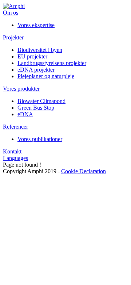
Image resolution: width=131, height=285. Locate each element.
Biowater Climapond (41, 101)
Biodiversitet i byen (39, 50)
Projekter (13, 37)
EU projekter (32, 56)
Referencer (15, 126)
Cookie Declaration (83, 171)
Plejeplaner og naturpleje (45, 76)
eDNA (25, 114)
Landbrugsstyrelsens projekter (51, 63)
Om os (10, 13)
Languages (15, 158)
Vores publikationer (39, 139)
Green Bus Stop (35, 107)
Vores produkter (21, 89)
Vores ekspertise (36, 25)
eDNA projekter (36, 69)
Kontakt (12, 151)
